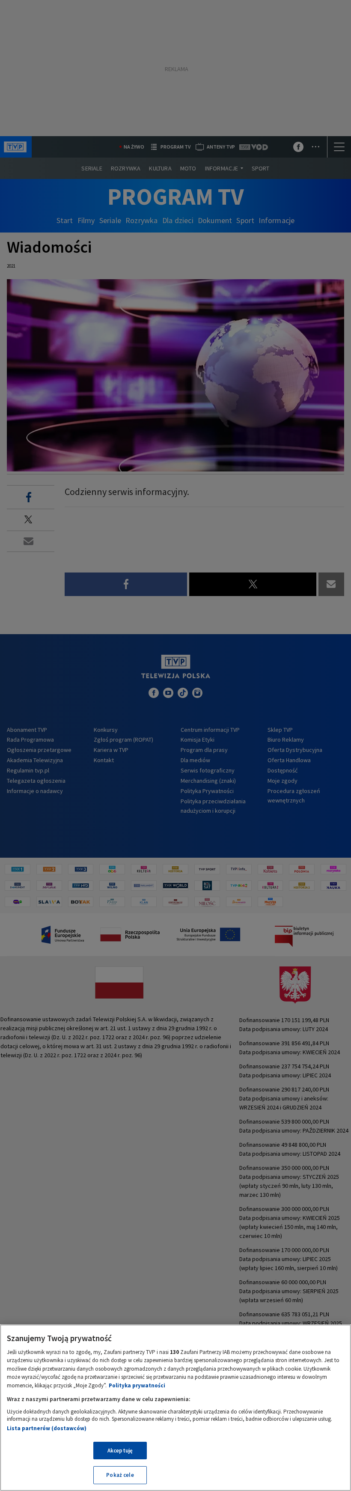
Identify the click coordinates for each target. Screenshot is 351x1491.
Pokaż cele (120, 1475)
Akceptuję (120, 1450)
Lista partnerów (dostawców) (46, 1428)
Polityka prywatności (137, 1385)
